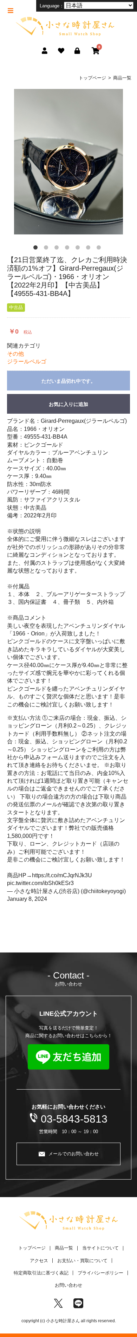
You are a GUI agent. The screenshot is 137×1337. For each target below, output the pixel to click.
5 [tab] (79, 248)
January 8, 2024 (27, 899)
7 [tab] (100, 248)
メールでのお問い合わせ (73, 1153)
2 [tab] (47, 248)
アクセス (39, 1260)
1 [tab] (36, 248)
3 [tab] (57, 248)
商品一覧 (122, 77)
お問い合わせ (68, 1285)
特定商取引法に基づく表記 (41, 1272)
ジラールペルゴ (26, 361)
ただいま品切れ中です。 (68, 381)
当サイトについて (100, 1248)
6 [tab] (89, 248)
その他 (15, 354)
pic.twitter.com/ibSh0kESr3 (40, 883)
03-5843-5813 (74, 1119)
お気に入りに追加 (68, 404)
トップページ (92, 77)
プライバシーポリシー (100, 1272)
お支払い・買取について (82, 1260)
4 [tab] (68, 248)
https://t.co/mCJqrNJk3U (62, 875)
